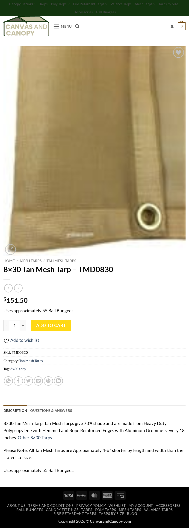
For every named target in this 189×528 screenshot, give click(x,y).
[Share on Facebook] (18, 381)
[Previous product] (18, 288)
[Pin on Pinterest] (48, 381)
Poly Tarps (59, 4)
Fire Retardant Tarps (88, 4)
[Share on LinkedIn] (58, 381)
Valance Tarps (121, 4)
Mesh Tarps (143, 4)
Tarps (43, 4)
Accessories (84, 12)
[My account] (172, 26)
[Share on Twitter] (28, 381)
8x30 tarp (18, 369)
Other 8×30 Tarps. (35, 437)
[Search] (77, 26)
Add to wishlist (24, 340)
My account (141, 505)
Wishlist (117, 505)
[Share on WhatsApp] (8, 381)
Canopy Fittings (21, 4)
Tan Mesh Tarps (61, 260)
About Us (16, 505)
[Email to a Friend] (38, 381)
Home (9, 260)
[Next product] (8, 288)
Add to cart (51, 325)
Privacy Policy (91, 505)
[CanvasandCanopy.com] (26, 26)
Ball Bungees (106, 12)
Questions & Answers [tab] (51, 410)
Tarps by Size (168, 4)
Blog (132, 514)
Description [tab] (15, 410)
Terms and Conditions (51, 505)
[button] (62, 26)
